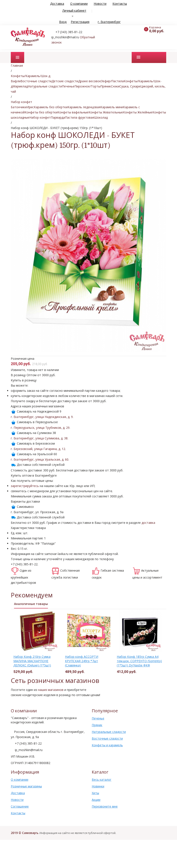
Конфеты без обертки (41, 112)
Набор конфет (40, 117)
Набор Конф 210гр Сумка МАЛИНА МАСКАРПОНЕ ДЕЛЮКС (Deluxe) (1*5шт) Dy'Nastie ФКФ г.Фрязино (32, 663)
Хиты (95, 793)
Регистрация (80, 22)
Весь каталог (101, 779)
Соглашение (20, 806)
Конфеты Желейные (137, 112)
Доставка (57, 4)
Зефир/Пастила (112, 81)
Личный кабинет (74, 10)
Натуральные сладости (45, 86)
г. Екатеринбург (109, 22)
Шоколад (101, 117)
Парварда (58, 117)
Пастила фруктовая (79, 117)
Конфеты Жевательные (105, 112)
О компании (79, 4)
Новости (100, 4)
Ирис (30, 107)
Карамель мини (111, 107)
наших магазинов (50, 690)
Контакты (119, 4)
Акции (96, 800)
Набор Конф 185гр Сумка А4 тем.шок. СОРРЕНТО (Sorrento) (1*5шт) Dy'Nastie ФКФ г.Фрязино (139, 663)
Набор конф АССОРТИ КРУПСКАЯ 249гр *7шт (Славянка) (81, 661)
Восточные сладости (36, 81)
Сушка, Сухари (129, 86)
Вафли (16, 81)
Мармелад (20, 86)
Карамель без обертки (51, 107)
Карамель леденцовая (84, 107)
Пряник (105, 86)
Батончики (19, 107)
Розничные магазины (26, 786)
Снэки (115, 86)
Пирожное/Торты (87, 86)
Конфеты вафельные (72, 112)
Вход (62, 22)
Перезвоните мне (105, 806)
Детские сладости (65, 81)
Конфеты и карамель (107, 745)
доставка (148, 523)
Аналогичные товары (31, 604)
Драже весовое (89, 81)
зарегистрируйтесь (25, 486)
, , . (42, 417)
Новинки (98, 786)
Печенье (68, 86)
